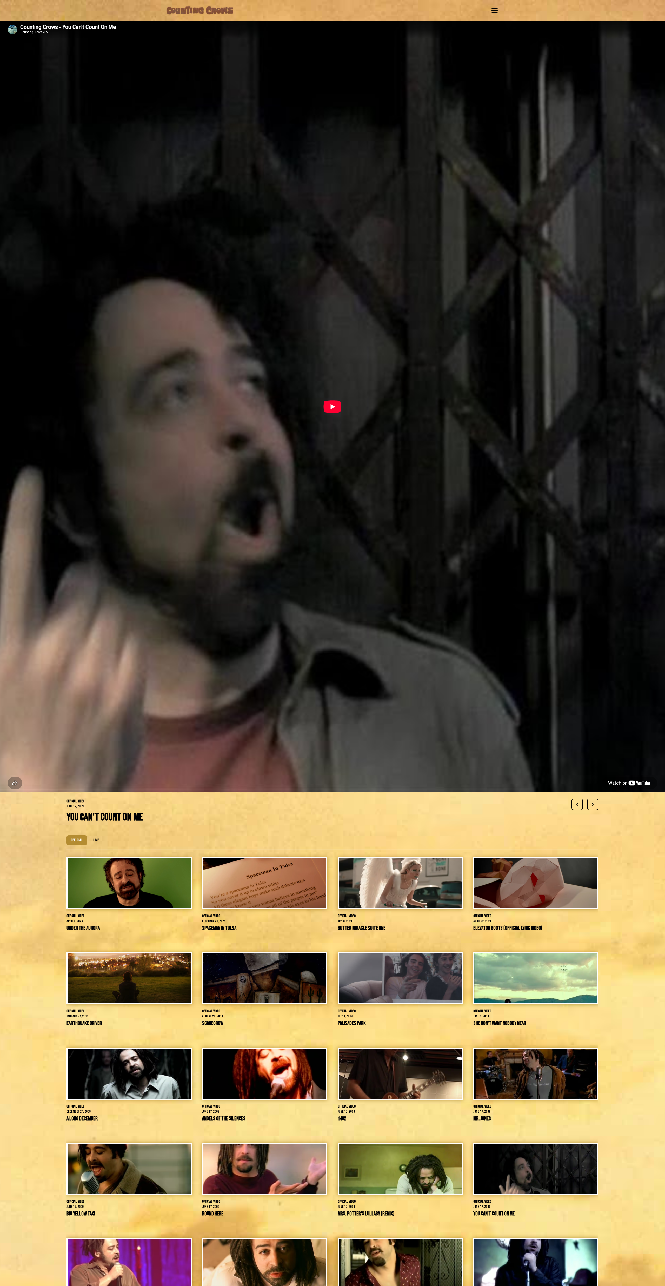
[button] (493, 10)
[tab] (76, 840)
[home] (199, 10)
